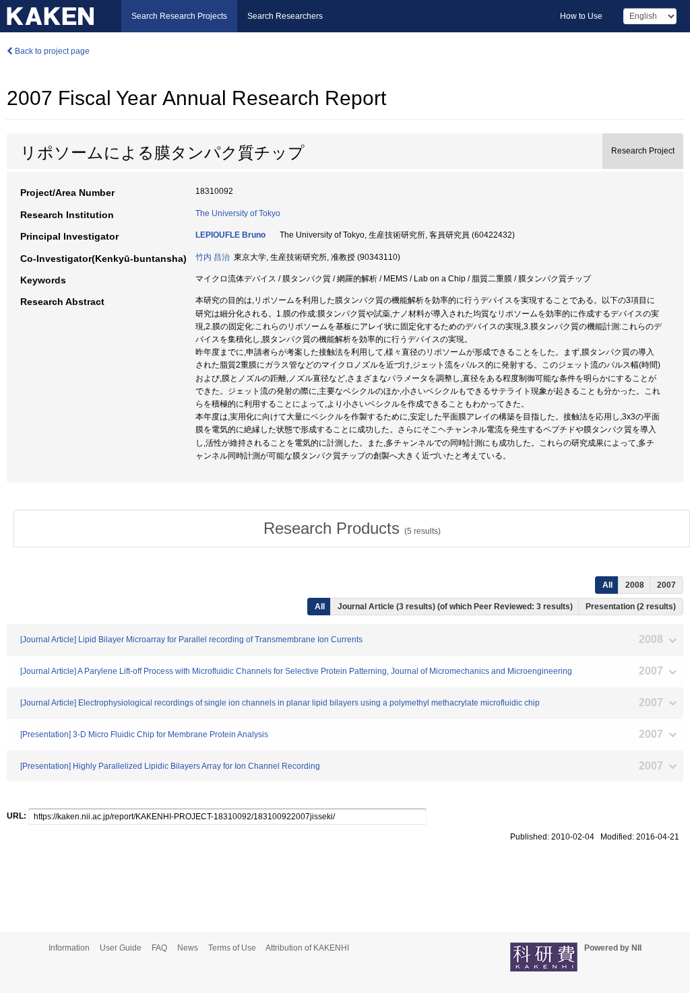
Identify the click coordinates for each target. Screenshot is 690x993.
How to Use (581, 16)
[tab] (351, 528)
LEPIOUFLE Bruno (230, 235)
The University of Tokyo (237, 213)
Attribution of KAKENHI (307, 948)
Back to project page (51, 51)
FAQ (159, 948)
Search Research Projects (179, 16)
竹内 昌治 (212, 257)
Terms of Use (232, 948)
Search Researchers (285, 16)
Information (69, 948)
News (187, 948)
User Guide (121, 948)
